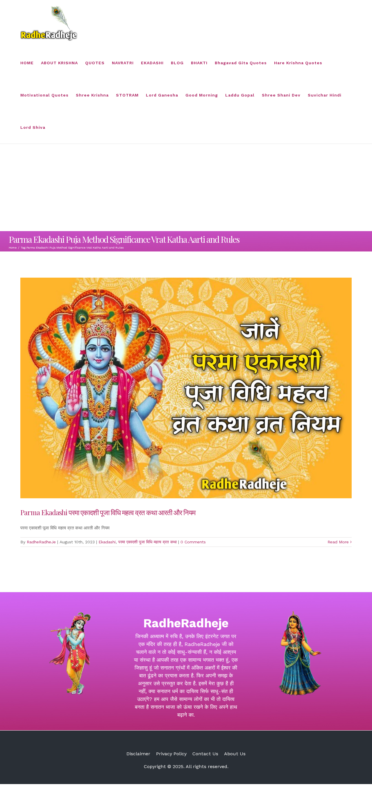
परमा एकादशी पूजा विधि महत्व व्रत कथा (147, 542)
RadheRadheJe (41, 542)
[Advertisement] (186, 187)
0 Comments (193, 542)
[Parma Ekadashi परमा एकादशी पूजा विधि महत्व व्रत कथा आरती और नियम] (186, 388)
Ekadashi (107, 542)
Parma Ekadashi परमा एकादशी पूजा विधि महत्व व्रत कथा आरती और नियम (107, 512)
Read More (338, 542)
